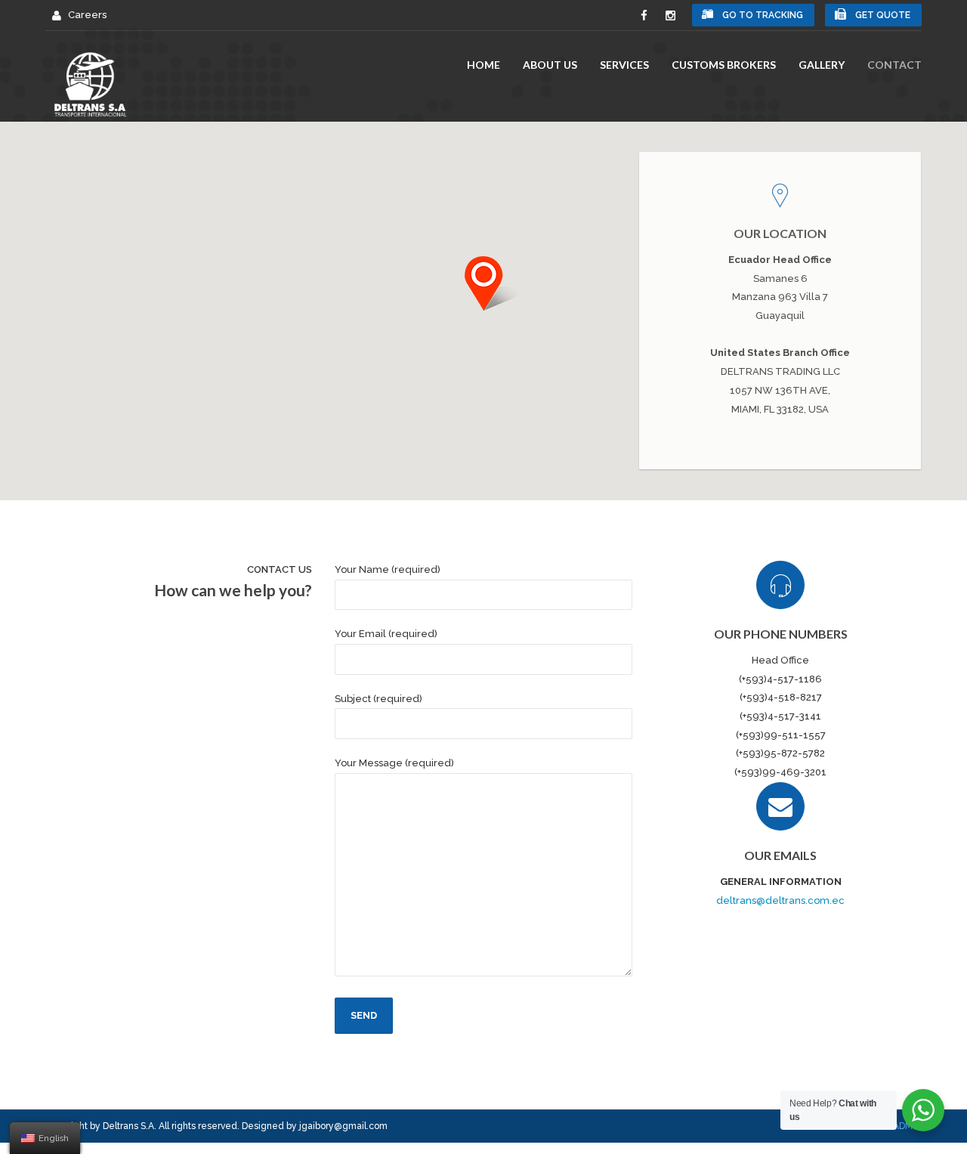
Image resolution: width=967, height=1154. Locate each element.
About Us (550, 64)
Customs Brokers (724, 64)
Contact (894, 64)
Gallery (822, 64)
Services (624, 64)
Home (483, 64)
